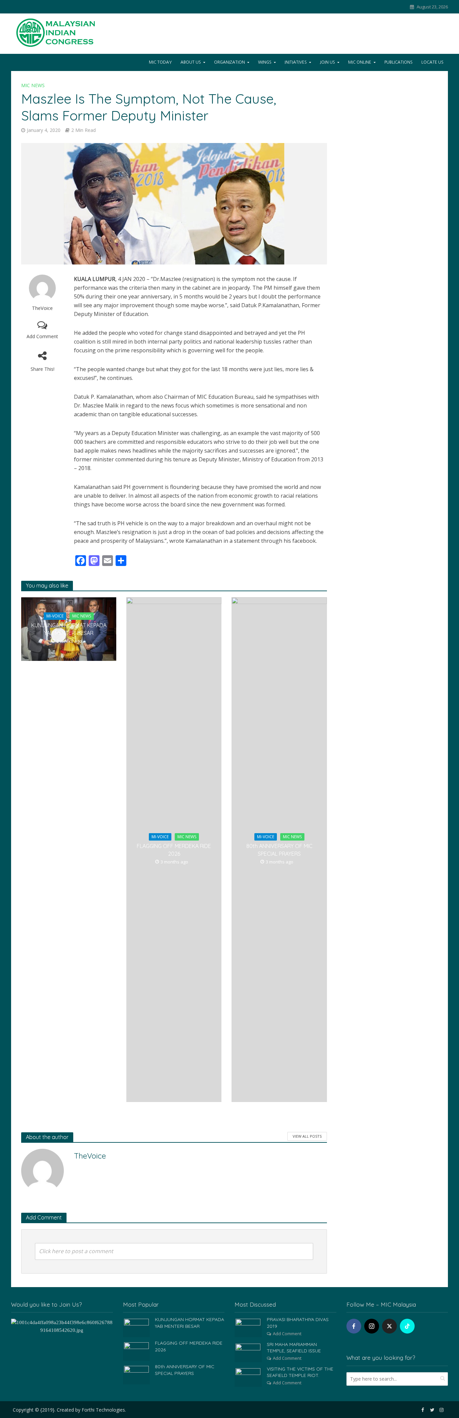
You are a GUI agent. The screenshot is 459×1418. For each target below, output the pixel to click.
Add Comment (42, 336)
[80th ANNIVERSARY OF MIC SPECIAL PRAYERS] (136, 1374)
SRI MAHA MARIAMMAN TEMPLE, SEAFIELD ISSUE (294, 1347)
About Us (190, 62)
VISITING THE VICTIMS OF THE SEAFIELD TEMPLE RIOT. (300, 1372)
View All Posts (307, 1136)
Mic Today (160, 62)
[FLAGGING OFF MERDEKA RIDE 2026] (136, 1351)
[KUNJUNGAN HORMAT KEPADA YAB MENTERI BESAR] (136, 1327)
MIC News (33, 85)
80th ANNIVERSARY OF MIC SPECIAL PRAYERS (279, 850)
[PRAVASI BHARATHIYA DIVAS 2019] (248, 1327)
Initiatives (296, 62)
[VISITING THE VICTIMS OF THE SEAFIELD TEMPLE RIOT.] (248, 1376)
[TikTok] (407, 1326)
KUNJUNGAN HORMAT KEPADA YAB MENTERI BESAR (69, 629)
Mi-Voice (55, 616)
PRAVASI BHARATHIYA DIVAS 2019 (298, 1322)
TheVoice (42, 308)
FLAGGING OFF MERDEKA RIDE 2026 (174, 850)
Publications (398, 62)
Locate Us (432, 62)
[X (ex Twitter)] (389, 1326)
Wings (265, 62)
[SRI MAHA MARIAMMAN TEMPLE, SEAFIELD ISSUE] (248, 1352)
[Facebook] (353, 1326)
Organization (229, 62)
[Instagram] (371, 1326)
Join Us (327, 62)
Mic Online (359, 62)
